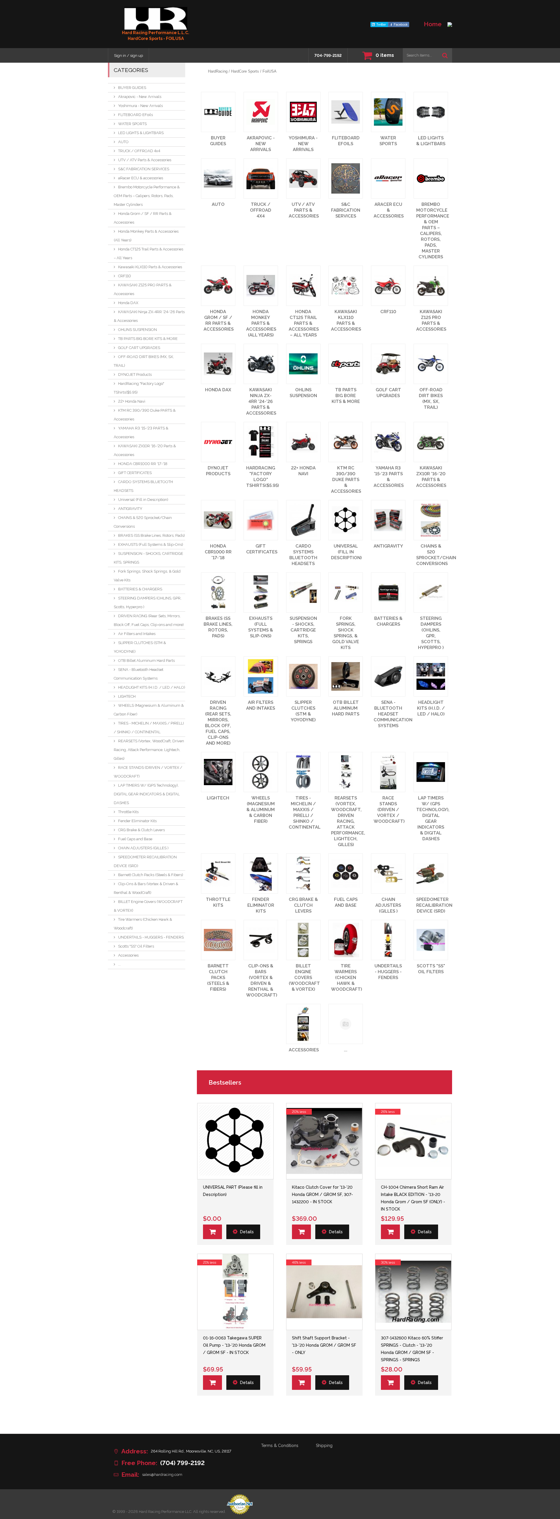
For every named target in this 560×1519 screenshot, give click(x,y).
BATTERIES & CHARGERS (140, 589)
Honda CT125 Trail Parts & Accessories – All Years (148, 253)
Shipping (324, 1445)
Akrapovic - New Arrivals (139, 96)
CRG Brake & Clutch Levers (141, 830)
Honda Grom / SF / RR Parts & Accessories (143, 217)
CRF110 (124, 276)
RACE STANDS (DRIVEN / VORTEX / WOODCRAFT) (148, 771)
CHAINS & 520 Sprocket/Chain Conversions (143, 522)
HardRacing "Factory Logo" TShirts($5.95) (139, 387)
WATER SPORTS (132, 124)
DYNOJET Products (135, 374)
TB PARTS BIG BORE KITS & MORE (148, 338)
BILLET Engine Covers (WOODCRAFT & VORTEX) (148, 906)
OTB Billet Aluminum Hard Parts (146, 660)
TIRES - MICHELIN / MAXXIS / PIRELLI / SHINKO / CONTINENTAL (149, 727)
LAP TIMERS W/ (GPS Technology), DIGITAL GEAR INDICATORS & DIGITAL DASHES (147, 794)
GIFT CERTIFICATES (135, 473)
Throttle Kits (128, 812)
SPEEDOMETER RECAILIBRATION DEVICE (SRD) (145, 861)
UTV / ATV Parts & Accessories (144, 160)
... (119, 964)
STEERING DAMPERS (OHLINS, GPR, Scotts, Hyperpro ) (147, 602)
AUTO (123, 142)
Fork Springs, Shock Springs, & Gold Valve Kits (147, 575)
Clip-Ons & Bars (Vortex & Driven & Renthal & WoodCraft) (146, 888)
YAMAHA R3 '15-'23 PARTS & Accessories (141, 432)
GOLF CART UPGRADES (139, 347)
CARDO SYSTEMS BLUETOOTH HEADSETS (143, 486)
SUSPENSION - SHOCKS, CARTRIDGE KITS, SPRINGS (148, 557)
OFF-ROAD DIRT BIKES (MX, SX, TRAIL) (144, 361)
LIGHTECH (127, 696)
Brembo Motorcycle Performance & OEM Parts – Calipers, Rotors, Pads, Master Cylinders (147, 196)
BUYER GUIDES (132, 87)
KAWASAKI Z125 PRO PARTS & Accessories (143, 289)
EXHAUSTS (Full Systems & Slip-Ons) (150, 544)
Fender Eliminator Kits (137, 821)
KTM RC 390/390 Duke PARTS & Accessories (145, 414)
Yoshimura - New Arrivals (140, 106)
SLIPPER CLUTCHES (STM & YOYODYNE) (140, 647)
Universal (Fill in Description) (143, 499)
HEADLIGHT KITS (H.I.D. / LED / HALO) (151, 687)
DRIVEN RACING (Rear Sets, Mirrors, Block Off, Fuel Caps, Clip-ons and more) (149, 620)
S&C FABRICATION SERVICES (143, 169)
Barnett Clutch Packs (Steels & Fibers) (150, 875)
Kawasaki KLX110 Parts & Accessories (150, 267)
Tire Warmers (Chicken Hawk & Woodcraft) (143, 923)
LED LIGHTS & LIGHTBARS (141, 133)
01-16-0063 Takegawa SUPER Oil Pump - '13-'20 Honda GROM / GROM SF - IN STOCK (234, 1345)
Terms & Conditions (279, 1445)
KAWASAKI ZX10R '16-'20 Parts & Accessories (145, 450)
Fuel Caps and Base (135, 839)
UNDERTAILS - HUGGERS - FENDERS (151, 937)
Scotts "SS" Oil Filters (136, 946)
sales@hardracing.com (162, 1474)
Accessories (128, 955)
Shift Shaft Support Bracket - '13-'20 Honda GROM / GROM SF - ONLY (324, 1345)
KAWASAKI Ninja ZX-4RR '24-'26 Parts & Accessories (149, 316)
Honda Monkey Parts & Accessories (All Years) (146, 235)
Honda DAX (128, 303)
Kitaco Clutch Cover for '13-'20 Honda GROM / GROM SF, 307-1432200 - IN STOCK (322, 1194)
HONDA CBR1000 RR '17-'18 (142, 464)
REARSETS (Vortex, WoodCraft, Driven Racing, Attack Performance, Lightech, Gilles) (149, 750)
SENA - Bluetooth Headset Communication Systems (138, 673)
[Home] (155, 18)
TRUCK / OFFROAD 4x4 (139, 151)
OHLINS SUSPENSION (137, 329)
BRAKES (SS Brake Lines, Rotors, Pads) (151, 535)
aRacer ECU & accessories (140, 178)
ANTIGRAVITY (130, 508)
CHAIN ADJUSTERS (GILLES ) (143, 848)
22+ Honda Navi (131, 401)
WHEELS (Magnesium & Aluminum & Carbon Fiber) (149, 709)
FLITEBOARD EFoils (135, 115)
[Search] (445, 55)
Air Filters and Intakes (136, 634)
